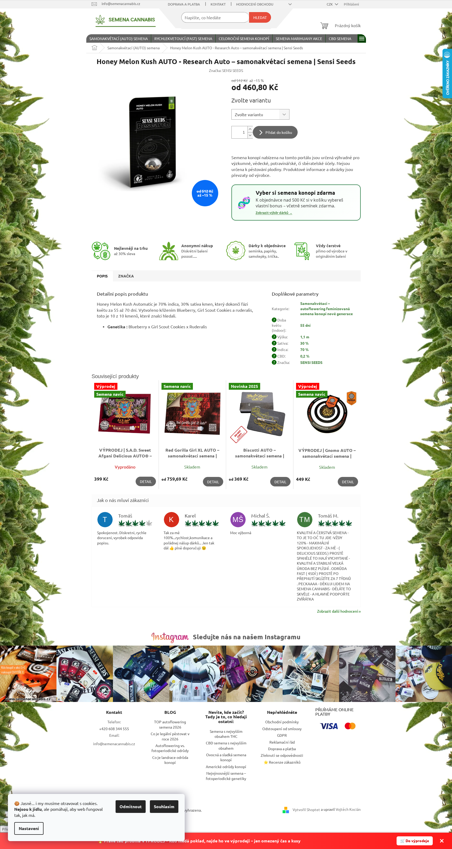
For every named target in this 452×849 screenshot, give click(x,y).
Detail (146, 481)
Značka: (226, 70)
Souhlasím (164, 806)
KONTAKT (218, 4)
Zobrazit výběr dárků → (274, 213)
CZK (330, 4)
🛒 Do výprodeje (414, 840)
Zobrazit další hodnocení (337, 611)
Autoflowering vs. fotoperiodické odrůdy (170, 748)
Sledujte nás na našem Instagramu (247, 636)
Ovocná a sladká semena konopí (226, 757)
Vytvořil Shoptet (306, 809)
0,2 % (305, 356)
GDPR (282, 735)
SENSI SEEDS (311, 362)
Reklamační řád (282, 742)
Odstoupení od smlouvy (282, 728)
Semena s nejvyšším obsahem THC (226, 734)
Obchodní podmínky (282, 721)
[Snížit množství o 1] (250, 135)
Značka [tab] (126, 276)
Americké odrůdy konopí (226, 766)
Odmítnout (131, 806)
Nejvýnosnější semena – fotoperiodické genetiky (226, 775)
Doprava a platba (184, 4)
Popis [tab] (102, 276)
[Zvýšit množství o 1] (250, 129)
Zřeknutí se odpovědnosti (282, 755)
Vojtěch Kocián (348, 809)
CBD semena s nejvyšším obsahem (226, 745)
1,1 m (304, 336)
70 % (304, 349)
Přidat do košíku (278, 132)
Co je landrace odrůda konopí (170, 760)
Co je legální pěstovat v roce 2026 (170, 736)
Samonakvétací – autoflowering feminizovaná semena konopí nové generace (326, 308)
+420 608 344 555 (114, 728)
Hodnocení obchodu (254, 4)
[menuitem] (118, 38)
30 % (304, 343)
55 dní (305, 325)
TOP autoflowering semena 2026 (170, 724)
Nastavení (29, 828)
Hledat (260, 17)
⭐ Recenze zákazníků (282, 762)
